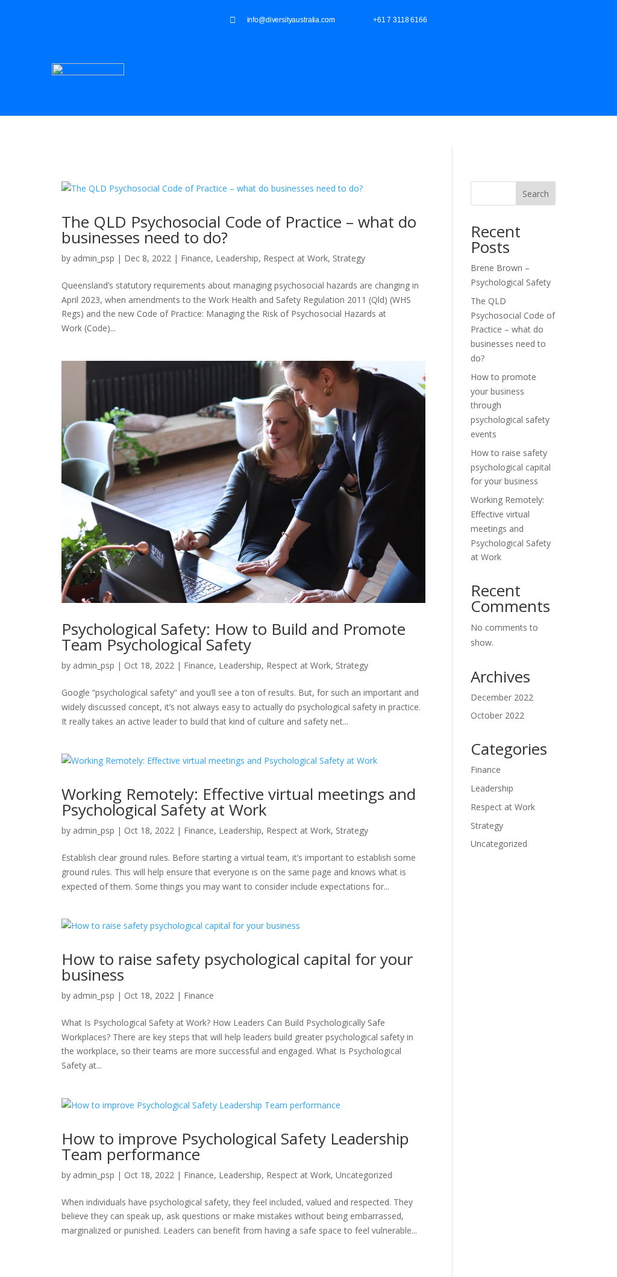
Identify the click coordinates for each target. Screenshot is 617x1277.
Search (535, 193)
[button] (596, 77)
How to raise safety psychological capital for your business (237, 966)
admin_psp (93, 258)
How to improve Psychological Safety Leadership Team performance (235, 1146)
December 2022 (502, 697)
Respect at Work (295, 258)
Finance (196, 258)
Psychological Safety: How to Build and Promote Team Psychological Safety (233, 636)
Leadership (237, 258)
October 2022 (497, 715)
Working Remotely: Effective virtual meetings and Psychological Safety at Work (238, 801)
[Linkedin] (569, 19)
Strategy (349, 258)
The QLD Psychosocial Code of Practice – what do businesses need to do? (238, 229)
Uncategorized (364, 1175)
